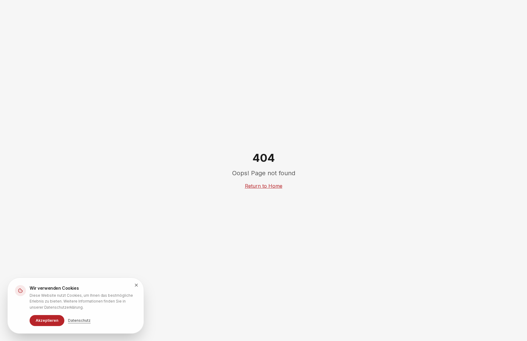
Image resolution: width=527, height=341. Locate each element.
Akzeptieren (47, 320)
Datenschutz (79, 320)
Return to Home (263, 186)
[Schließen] (136, 285)
